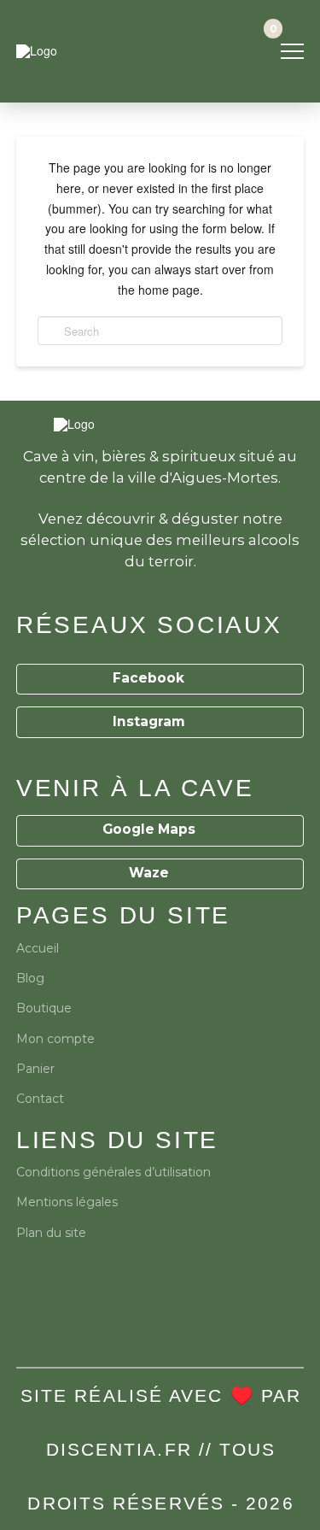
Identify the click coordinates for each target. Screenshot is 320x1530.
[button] (292, 51)
